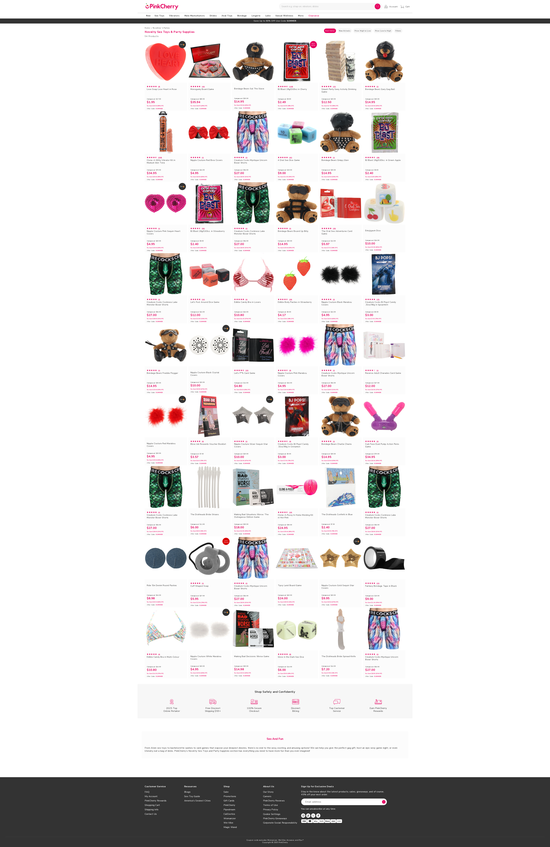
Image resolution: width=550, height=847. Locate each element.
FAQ (147, 792)
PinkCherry (229, 805)
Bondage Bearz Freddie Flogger (162, 373)
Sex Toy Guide (192, 796)
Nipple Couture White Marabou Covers (205, 657)
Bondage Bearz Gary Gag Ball (380, 89)
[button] (160, 15)
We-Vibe (228, 822)
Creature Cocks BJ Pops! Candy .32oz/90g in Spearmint (380, 303)
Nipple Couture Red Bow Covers (206, 160)
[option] (275, 20)
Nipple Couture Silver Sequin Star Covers (251, 445)
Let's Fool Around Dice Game (204, 302)
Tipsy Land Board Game (290, 585)
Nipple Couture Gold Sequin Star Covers (338, 586)
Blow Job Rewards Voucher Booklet (208, 444)
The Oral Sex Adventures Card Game (337, 232)
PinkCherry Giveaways (275, 818)
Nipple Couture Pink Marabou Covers (292, 374)
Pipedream (229, 809)
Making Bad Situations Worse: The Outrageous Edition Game (251, 515)
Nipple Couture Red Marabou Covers (161, 444)
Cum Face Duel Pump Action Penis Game (382, 445)
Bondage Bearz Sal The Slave (249, 88)
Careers (267, 796)
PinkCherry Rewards (156, 800)
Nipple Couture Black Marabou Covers (337, 303)
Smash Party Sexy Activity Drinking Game (339, 90)
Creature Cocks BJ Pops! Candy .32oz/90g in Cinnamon (293, 445)
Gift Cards (229, 800)
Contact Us (151, 814)
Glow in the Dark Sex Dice (291, 657)
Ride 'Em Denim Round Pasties (162, 585)
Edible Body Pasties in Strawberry (295, 302)
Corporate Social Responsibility (280, 822)
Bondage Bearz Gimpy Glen (335, 160)
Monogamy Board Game (202, 89)
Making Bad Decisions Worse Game (251, 656)
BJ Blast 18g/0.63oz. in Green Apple (383, 160)
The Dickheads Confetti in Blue (337, 514)
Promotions (230, 796)
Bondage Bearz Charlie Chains (337, 444)
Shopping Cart (152, 805)
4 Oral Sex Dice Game (289, 160)
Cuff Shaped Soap (199, 586)
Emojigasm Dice (373, 230)
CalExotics (229, 814)
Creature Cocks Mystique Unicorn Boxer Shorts (250, 161)
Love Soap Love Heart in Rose (162, 89)
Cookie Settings (271, 814)
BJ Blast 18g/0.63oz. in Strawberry (207, 231)
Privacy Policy (270, 809)
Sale (226, 792)
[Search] (377, 6)
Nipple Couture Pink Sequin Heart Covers (163, 232)
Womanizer (230, 818)
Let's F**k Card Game (244, 373)
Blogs (187, 792)
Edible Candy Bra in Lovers (247, 302)
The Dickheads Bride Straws (204, 514)
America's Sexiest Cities (197, 800)
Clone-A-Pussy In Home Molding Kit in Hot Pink (295, 516)
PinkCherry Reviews (274, 800)
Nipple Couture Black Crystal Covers (204, 373)
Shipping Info (152, 809)
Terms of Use (270, 805)
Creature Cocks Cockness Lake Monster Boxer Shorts (249, 232)
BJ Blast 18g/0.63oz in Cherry (292, 89)
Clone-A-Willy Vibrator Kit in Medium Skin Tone (161, 161)
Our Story (268, 792)
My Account (151, 796)
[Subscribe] (384, 801)
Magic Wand (230, 827)
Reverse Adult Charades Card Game (383, 373)
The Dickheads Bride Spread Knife (339, 656)
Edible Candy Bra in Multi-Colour (163, 657)
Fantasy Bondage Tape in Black (381, 586)
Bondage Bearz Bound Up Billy (293, 231)
